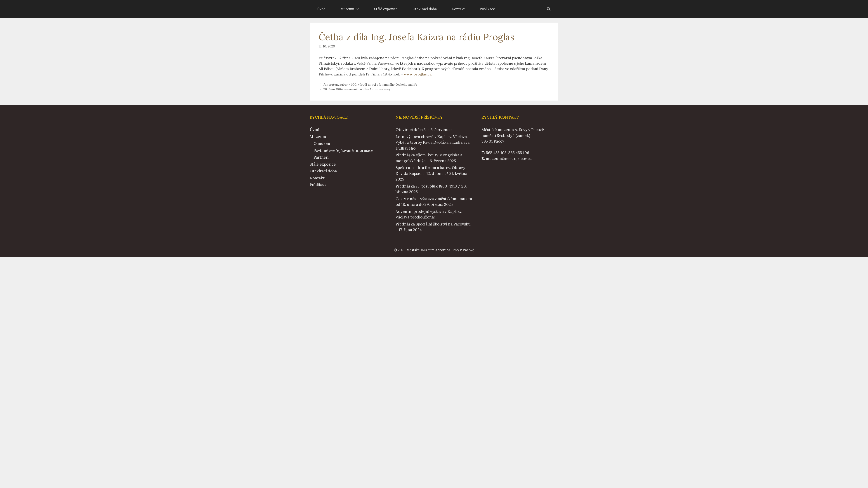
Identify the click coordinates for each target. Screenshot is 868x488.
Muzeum (347, 9)
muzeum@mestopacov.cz (509, 158)
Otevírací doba (425, 9)
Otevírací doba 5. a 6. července (424, 129)
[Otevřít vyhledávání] (548, 9)
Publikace (487, 9)
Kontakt (458, 9)
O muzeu (322, 143)
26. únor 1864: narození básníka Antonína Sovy (356, 89)
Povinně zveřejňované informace (343, 150)
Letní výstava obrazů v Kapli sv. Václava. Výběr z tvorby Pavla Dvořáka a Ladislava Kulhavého (432, 142)
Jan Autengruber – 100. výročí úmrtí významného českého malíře (370, 84)
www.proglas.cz (418, 74)
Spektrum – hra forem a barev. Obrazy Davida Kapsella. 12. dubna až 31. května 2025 (431, 173)
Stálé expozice (386, 9)
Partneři (321, 157)
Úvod (321, 9)
